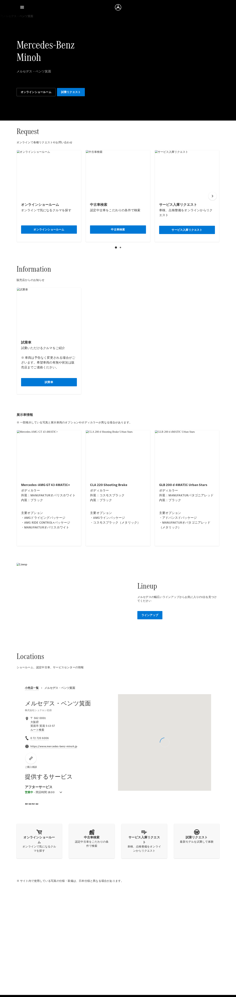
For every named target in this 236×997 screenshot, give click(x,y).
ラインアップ (149, 615)
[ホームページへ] (118, 7)
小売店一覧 (32, 688)
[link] (37, 730)
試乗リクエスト (71, 92)
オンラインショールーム (36, 92)
